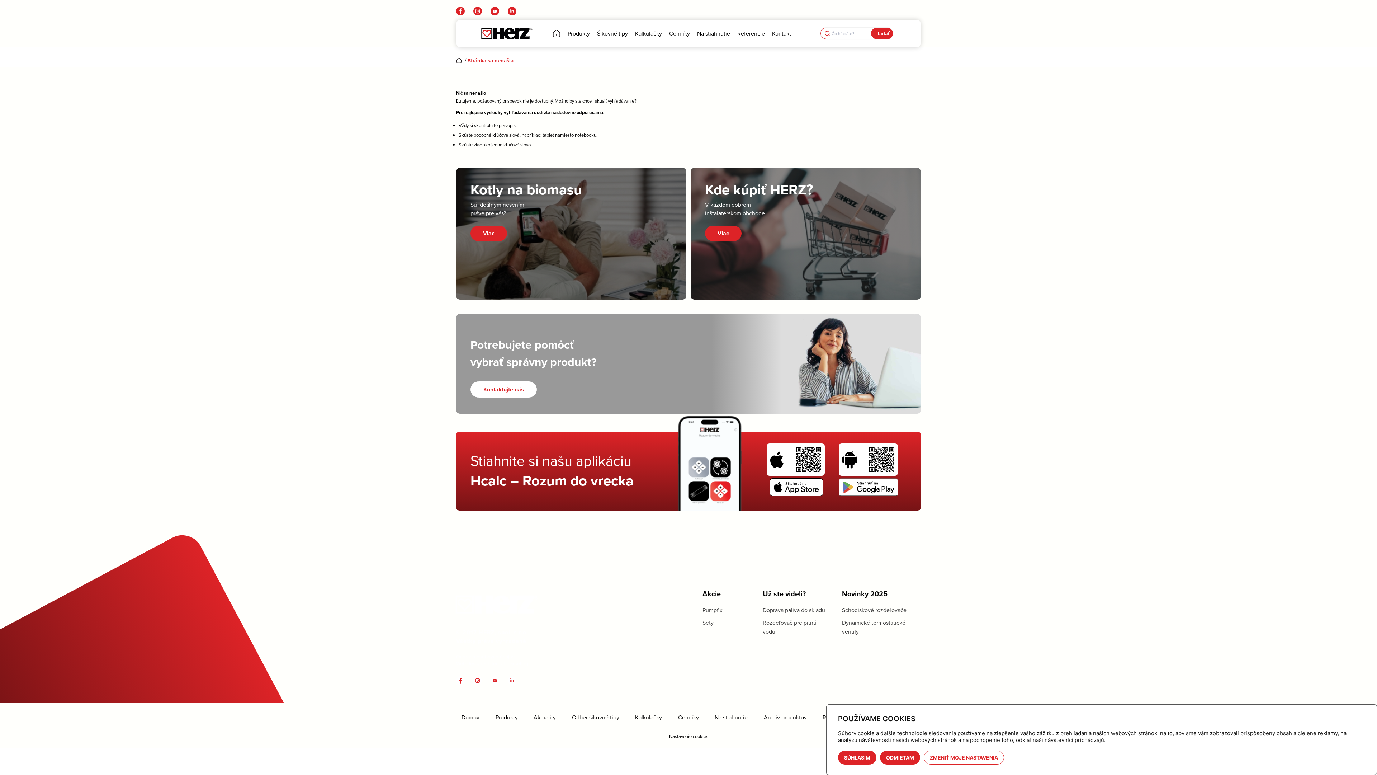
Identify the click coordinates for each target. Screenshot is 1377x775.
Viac (489, 233)
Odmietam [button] (900, 758)
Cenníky (688, 717)
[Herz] (506, 33)
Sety (708, 622)
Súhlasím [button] (857, 758)
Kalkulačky (648, 717)
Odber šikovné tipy (595, 717)
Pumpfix (712, 610)
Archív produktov (785, 717)
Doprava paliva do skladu (794, 610)
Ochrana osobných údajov (485, 656)
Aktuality (545, 717)
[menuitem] (556, 33)
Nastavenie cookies (688, 736)
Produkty (507, 717)
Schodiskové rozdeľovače (874, 610)
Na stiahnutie (731, 717)
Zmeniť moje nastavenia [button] (964, 758)
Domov (470, 717)
